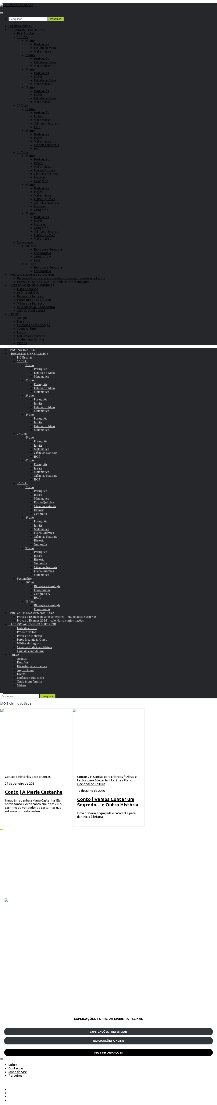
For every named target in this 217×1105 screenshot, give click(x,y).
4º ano (30, 87)
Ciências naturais (46, 174)
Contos (10, 776)
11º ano (30, 264)
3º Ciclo (22, 152)
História (40, 177)
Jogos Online (26, 328)
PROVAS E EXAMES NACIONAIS (31, 274)
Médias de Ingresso (31, 303)
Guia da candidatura (31, 310)
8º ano (30, 184)
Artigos (22, 318)
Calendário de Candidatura (36, 307)
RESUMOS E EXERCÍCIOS (26, 30)
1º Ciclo (22, 37)
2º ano (30, 55)
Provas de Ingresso (31, 296)
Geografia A (42, 256)
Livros (21, 332)
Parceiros (15, 1075)
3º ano (30, 69)
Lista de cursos (27, 289)
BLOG (13, 314)
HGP (37, 127)
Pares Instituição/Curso (34, 300)
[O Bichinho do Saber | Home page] (16, 5)
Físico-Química (44, 170)
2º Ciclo (22, 105)
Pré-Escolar (25, 33)
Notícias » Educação (31, 336)
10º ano (30, 246)
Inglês (38, 76)
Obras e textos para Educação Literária (107, 778)
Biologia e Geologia (48, 249)
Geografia (41, 181)
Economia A (42, 253)
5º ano (30, 109)
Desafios (23, 321)
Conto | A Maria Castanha (34, 792)
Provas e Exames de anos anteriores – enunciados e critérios (61, 278)
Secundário (25, 242)
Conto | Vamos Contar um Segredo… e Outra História (107, 801)
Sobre (12, 1064)
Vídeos (22, 343)
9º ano (30, 213)
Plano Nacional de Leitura (104, 782)
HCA (37, 260)
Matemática (42, 51)
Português (41, 44)
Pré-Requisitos (28, 292)
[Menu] (1, 13)
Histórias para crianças (33, 325)
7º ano (30, 156)
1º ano (30, 40)
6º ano (30, 130)
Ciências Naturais (46, 123)
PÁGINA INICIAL (20, 26)
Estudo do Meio (45, 48)
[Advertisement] (108, 864)
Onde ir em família (30, 339)
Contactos (15, 1068)
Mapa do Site (17, 1072)
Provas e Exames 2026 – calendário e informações (53, 282)
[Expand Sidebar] (1, 829)
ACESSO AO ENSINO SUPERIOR (31, 285)
